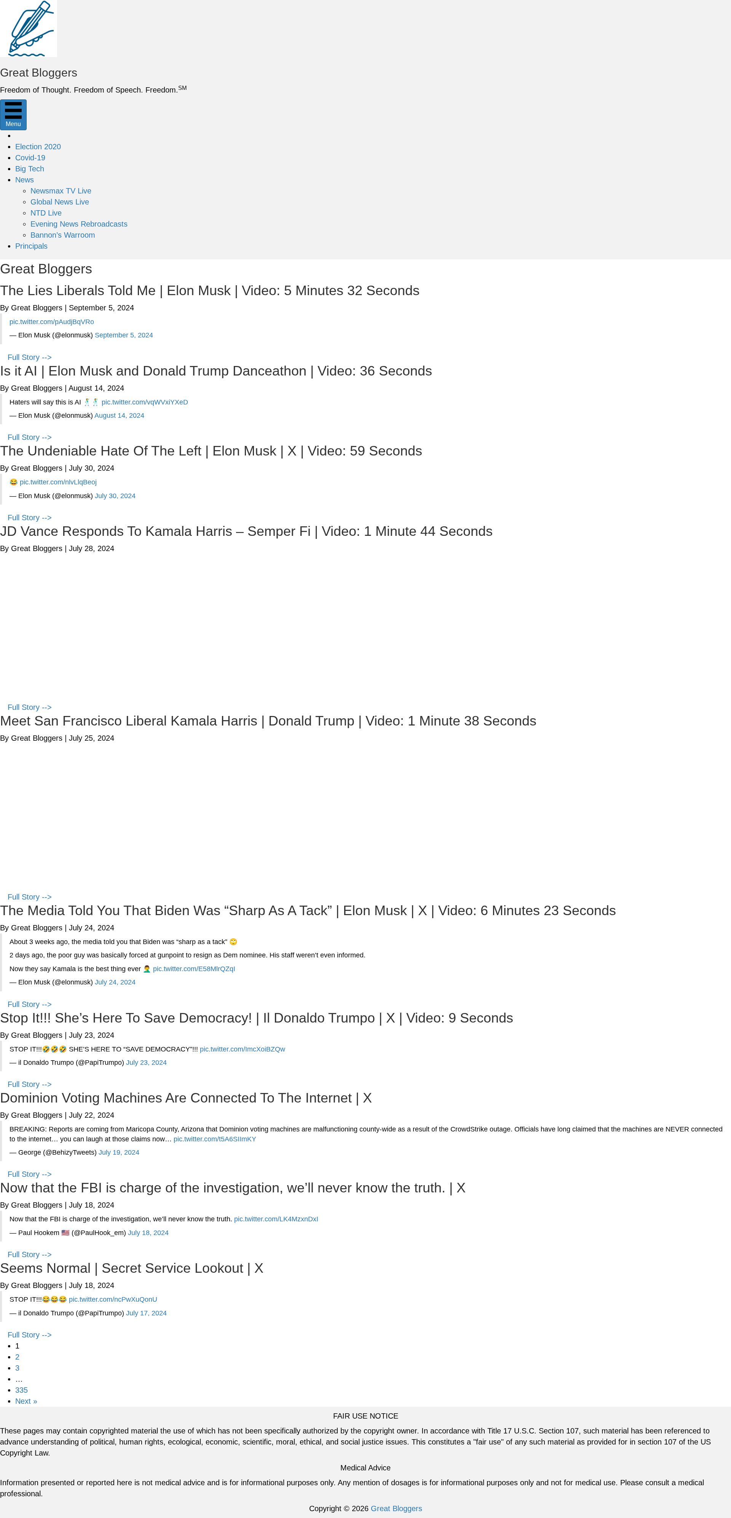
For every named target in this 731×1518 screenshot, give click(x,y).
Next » (26, 1401)
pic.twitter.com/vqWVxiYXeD (145, 402)
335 (21, 1390)
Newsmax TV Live (60, 191)
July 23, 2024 (146, 1062)
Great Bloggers (396, 1508)
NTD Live (46, 213)
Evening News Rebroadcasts (79, 224)
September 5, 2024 (124, 335)
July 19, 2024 (119, 1152)
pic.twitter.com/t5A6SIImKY (215, 1139)
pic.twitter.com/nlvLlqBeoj (58, 482)
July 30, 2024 (115, 496)
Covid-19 (30, 157)
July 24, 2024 (115, 982)
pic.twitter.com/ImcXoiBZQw (242, 1049)
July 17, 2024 (146, 1313)
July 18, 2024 (148, 1233)
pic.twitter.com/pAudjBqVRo (52, 322)
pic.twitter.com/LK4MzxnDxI (276, 1219)
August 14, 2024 (119, 415)
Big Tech (29, 169)
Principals (31, 246)
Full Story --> (30, 357)
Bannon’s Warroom (62, 235)
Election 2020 (38, 146)
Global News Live (59, 202)
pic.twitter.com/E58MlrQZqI (194, 969)
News (24, 180)
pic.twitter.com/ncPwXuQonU (113, 1299)
